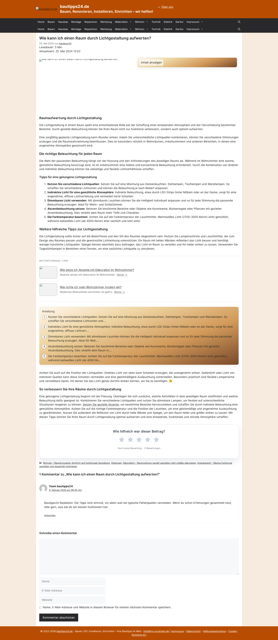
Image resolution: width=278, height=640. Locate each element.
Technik (156, 21)
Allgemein (116, 463)
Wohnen (139, 21)
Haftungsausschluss (214, 631)
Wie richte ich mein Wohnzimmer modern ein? (90, 287)
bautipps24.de (74, 6)
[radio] (121, 439)
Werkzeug (106, 21)
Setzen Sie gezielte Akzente (101, 404)
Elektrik (168, 21)
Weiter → (122, 274)
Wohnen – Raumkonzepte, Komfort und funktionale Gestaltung (76, 463)
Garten (179, 21)
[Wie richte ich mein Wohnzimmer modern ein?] (48, 289)
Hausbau (63, 21)
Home (41, 21)
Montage (76, 21)
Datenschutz (193, 631)
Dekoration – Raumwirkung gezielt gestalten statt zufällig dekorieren (159, 463)
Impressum (193, 21)
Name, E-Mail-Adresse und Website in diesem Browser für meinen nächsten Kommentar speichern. (107, 607)
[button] (239, 21)
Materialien (121, 21)
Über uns (167, 7)
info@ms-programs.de (156, 631)
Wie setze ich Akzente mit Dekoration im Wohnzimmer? (97, 270)
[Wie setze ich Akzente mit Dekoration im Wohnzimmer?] (48, 272)
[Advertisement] (139, 91)
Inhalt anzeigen (151, 62)
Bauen (51, 21)
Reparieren (90, 21)
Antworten (50, 515)
